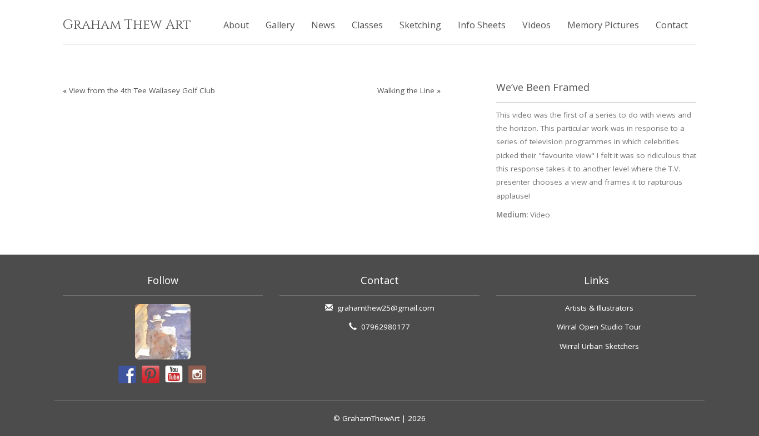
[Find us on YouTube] (174, 374)
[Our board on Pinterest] (150, 374)
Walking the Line (406, 90)
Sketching (420, 25)
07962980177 (385, 327)
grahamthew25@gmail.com (386, 308)
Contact (672, 25)
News (323, 25)
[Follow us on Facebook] (127, 374)
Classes (367, 25)
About (236, 25)
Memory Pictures (603, 25)
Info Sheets (482, 25)
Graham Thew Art (127, 25)
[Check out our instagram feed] (197, 374)
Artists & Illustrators (599, 308)
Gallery (280, 25)
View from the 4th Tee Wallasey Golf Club (142, 90)
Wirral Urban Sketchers (599, 346)
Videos (536, 25)
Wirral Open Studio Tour (599, 327)
